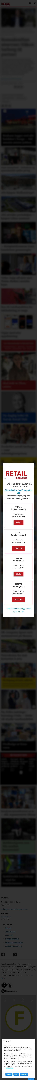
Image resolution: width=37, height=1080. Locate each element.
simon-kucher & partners (12, 95)
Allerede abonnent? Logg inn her (18, 491)
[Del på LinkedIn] (18, 86)
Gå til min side (18, 612)
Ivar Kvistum (6, 916)
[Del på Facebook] (15, 86)
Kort (18, 522)
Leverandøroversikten (14, 942)
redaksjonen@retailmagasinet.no (14, 909)
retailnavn (21, 98)
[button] (2, 461)
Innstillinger (24, 1074)
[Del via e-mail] (21, 86)
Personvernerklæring (13, 946)
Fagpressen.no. (9, 1068)
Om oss (8, 928)
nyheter (5, 101)
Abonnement (10, 931)
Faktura (18, 548)
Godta (16, 1074)
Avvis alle (9, 1074)
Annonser (9, 935)
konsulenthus (8, 98)
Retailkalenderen (12, 939)
